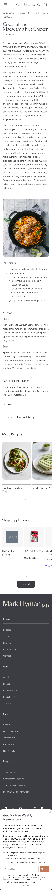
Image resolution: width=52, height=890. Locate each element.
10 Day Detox (9, 772)
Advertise (7, 703)
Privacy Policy (26, 885)
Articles (6, 636)
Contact (7, 656)
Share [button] (9, 404)
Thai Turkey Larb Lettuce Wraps (13, 490)
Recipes (21, 13)
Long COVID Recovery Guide (16, 791)
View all (26, 584)
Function (7, 684)
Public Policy (9, 697)
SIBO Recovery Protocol (14, 785)
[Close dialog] (49, 811)
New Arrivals (9, 751)
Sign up (44, 869)
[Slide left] (19, 499)
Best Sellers (8, 744)
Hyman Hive (8, 550)
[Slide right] (32, 499)
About (6, 677)
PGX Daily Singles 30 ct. (34, 552)
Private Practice (10, 690)
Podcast (7, 630)
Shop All (7, 724)
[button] (6, 4)
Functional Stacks (11, 731)
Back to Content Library (20, 417)
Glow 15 (45, 50)
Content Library (9, 13)
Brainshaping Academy (13, 778)
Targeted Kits (9, 737)
